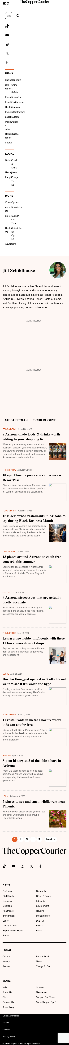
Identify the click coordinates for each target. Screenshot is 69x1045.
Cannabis (16, 79)
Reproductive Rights (13, 930)
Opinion (15, 202)
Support (6, 1022)
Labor (8, 116)
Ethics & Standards (11, 1015)
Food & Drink (9, 429)
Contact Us (8, 1002)
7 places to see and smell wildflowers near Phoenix (34, 804)
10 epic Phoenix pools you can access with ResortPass (34, 477)
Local (9, 153)
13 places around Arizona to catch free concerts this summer (32, 559)
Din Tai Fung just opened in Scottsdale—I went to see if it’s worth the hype (34, 681)
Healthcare (10, 107)
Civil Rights (8, 896)
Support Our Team (45, 997)
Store (8, 215)
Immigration (11, 111)
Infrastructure (18, 111)
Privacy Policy (9, 1036)
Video (8, 202)
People (8, 177)
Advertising (10, 243)
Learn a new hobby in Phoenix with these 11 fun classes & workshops (34, 640)
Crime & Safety (43, 896)
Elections (9, 102)
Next (50, 839)
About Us (7, 992)
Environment (17, 102)
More (9, 195)
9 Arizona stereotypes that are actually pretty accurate (32, 600)
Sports (8, 142)
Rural (14, 133)
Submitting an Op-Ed (46, 1002)
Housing (15, 107)
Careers (6, 1029)
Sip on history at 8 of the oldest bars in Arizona (32, 763)
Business (9, 79)
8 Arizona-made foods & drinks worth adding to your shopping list (31, 436)
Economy (10, 97)
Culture (9, 160)
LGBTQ (15, 116)
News (9, 73)
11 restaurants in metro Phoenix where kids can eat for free (32, 722)
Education (16, 97)
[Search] (18, 15)
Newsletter (16, 207)
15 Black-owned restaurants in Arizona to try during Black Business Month (34, 518)
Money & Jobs (10, 925)
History (8, 172)
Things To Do (9, 469)
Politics (14, 121)
